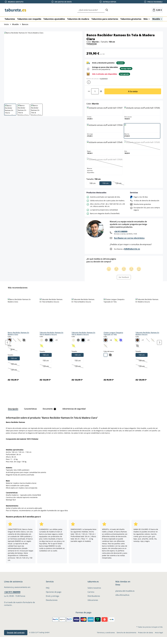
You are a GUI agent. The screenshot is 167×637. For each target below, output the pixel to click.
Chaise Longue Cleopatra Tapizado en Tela (113, 333)
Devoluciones (51, 600)
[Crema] (42, 340)
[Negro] (51, 340)
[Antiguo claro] (105, 355)
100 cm (92, 183)
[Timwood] (91, 44)
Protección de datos (145, 632)
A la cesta (132, 91)
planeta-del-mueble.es (125, 591)
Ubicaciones (93, 600)
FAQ (47, 588)
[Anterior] (7, 342)
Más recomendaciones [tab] (17, 287)
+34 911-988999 (120, 231)
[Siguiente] (159, 342)
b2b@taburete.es (132, 249)
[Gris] (46, 340)
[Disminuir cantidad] (88, 91)
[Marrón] (105, 340)
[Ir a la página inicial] (15, 10)
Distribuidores (94, 596)
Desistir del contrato (16, 632)
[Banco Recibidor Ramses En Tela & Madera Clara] (43, 67)
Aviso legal (159, 632)
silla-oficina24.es (122, 595)
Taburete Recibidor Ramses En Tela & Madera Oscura (51, 333)
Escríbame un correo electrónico (129, 238)
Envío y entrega (52, 596)
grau (14, 349)
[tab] (13, 408)
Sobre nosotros (94, 588)
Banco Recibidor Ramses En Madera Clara (18, 333)
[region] (83, 342)
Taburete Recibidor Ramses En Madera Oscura (147, 333)
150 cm (105, 183)
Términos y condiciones (106, 632)
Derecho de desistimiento (126, 632)
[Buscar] (106, 10)
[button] (89, 82)
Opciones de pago (53, 592)
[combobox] (91, 10)
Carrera (91, 592)
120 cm (119, 183)
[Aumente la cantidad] (101, 91)
